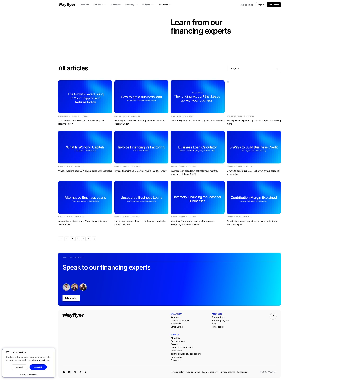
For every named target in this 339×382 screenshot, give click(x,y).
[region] (28, 363)
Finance (117, 116)
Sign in (261, 5)
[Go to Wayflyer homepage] (66, 5)
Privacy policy (177, 372)
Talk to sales (246, 4)
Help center (176, 357)
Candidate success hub (182, 347)
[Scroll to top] (273, 316)
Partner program (220, 320)
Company (129, 5)
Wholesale (176, 323)
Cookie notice (193, 372)
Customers (115, 5)
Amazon (175, 317)
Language (242, 372)
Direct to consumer (180, 320)
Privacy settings (227, 372)
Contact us (176, 360)
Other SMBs (177, 326)
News (173, 116)
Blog (214, 323)
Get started (274, 5)
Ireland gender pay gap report (185, 353)
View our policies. (40, 360)
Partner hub (218, 317)
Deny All (19, 367)
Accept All (38, 367)
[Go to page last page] (94, 239)
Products (85, 5)
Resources (163, 5)
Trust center (218, 326)
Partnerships (64, 116)
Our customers (178, 341)
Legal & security (210, 372)
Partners (146, 5)
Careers (174, 344)
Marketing (231, 116)
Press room (176, 350)
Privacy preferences (28, 374)
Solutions (98, 5)
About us (175, 338)
